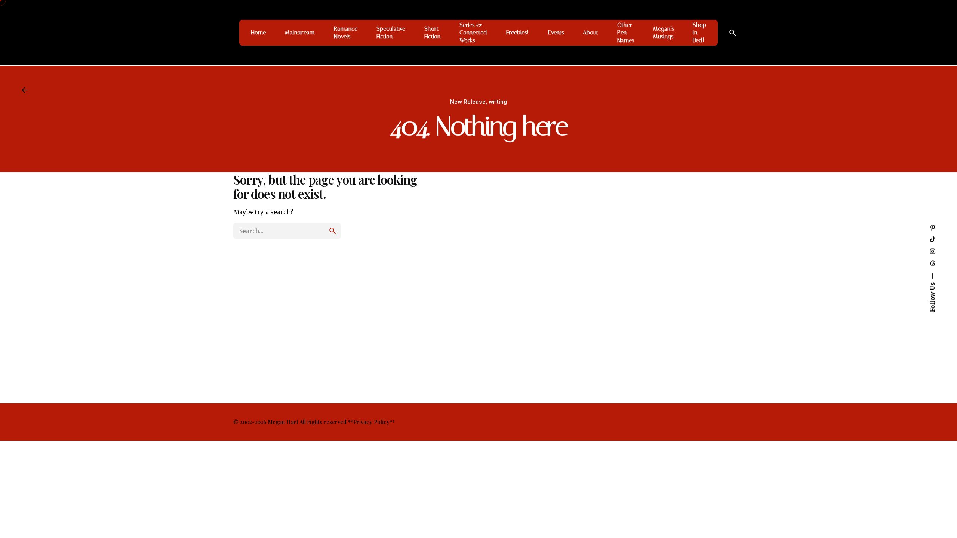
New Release (468, 102)
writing (498, 102)
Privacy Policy (371, 422)
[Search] (733, 33)
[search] (332, 231)
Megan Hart (283, 422)
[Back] (24, 90)
